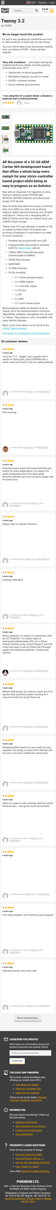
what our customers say (28, 1088)
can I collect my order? (27, 1166)
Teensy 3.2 (31, 391)
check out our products (28, 1092)
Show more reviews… (28, 1018)
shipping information (27, 1122)
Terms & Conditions (15, 1198)
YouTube (14, 1100)
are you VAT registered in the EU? (33, 1162)
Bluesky (42, 1097)
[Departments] (2, 2)
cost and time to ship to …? (30, 1158)
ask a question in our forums (31, 1126)
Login (52, 2)
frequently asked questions (35, 1171)
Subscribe (17, 1060)
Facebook (25, 1100)
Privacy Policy (34, 1198)
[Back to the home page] (5, 10)
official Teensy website (14, 328)
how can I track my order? (29, 1154)
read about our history (27, 1084)
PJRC (8, 25)
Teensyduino (25, 248)
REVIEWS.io (44, 391)
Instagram (36, 1100)
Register (42, 2)
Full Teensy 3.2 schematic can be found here (25, 333)
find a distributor (24, 1134)
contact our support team (29, 1130)
